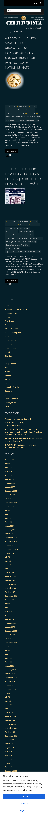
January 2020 (10, 744)
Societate (8, 391)
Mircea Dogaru (22, 242)
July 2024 (8, 557)
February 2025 (10, 530)
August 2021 (9, 693)
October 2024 (10, 545)
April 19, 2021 (11, 221)
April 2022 (8, 662)
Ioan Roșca (32, 238)
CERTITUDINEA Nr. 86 (12, 228)
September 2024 (11, 549)
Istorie (7, 371)
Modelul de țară (11, 375)
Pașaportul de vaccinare (12, 248)
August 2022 (9, 646)
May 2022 (8, 658)
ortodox (22, 120)
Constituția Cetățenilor (26, 231)
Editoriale (8, 356)
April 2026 (8, 475)
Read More (10, 151)
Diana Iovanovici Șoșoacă (13, 238)
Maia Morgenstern (11, 242)
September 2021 (11, 689)
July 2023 (8, 604)
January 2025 (10, 534)
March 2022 (9, 666)
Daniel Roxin (29, 235)
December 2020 (11, 724)
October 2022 (10, 639)
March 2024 (9, 572)
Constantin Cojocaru (12, 231)
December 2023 (11, 584)
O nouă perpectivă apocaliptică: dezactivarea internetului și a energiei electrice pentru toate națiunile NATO (20, 52)
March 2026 (9, 479)
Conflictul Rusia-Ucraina (33, 117)
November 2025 (11, 495)
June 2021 (8, 701)
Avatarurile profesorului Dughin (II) (18, 419)
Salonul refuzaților (12, 387)
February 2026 (10, 483)
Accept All (24, 796)
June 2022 (8, 654)
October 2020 (10, 732)
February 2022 (10, 670)
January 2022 (10, 674)
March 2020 (9, 740)
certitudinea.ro (10, 117)
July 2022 (8, 650)
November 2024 (11, 541)
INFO (6, 367)
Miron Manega (23, 106)
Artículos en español (13, 332)
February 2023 (10, 623)
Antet (7, 305)
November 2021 (11, 681)
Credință (8, 344)
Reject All (24, 810)
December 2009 (11, 771)
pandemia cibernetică (32, 120)
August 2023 (9, 600)
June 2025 (8, 514)
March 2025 (9, 526)
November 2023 (11, 588)
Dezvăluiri (21, 110)
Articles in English (11, 329)
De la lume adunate (12, 348)
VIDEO (7, 406)
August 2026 (9, 460)
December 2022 (11, 631)
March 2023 (9, 619)
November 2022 (11, 635)
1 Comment (31, 113)
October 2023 (10, 592)
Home (27, 28)
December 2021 (11, 677)
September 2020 (11, 736)
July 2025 (8, 510)
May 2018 (8, 755)
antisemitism (35, 225)
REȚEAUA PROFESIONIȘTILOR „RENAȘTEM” (19, 252)
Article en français (12, 325)
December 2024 (11, 537)
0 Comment (23, 225)
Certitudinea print (11, 110)
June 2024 (8, 561)
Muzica (7, 379)
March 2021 (9, 712)
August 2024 (9, 553)
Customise (24, 803)
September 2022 (11, 642)
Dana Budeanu (19, 235)
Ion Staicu (39, 238)
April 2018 (8, 759)
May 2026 (8, 471)
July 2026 (8, 464)
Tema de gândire (19, 113)
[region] (24, 794)
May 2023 (8, 611)
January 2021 (10, 720)
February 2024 (10, 576)
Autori (7, 336)
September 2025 (11, 502)
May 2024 (8, 565)
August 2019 (9, 747)
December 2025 (11, 491)
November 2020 (11, 728)
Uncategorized (10, 402)
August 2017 (9, 763)
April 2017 (8, 767)
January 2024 (10, 580)
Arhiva (34, 106)
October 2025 (10, 499)
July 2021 (8, 697)
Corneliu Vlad (10, 120)
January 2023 (10, 627)
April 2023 (8, 615)
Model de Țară (10, 245)
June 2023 (8, 607)
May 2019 (8, 751)
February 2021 (10, 716)
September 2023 (11, 596)
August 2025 (9, 506)
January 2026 (10, 487)
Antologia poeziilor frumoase (16, 309)
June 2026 (8, 467)
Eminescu (24, 238)
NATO (17, 120)
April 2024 (8, 569)
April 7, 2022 (11, 106)
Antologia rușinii (11, 313)
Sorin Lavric (36, 252)
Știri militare (9, 113)
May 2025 (8, 518)
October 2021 (10, 685)
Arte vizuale (9, 321)
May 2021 (8, 705)
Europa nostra (30, 110)
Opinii (7, 383)
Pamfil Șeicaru (25, 245)
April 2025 (8, 522)
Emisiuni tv (9, 360)
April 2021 (8, 709)
